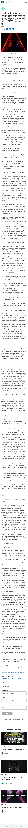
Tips (2, 27)
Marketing (20, 719)
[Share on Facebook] (7, 29)
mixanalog (8, 719)
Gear (5, 746)
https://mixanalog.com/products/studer (11, 678)
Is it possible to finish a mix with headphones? (12, 778)
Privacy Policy (7, 826)
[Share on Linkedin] (13, 29)
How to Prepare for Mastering (11, 807)
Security (22, 826)
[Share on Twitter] (10, 29)
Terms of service (15, 826)
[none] (26, 2)
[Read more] (14, 738)
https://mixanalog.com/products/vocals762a (12, 672)
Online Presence (14, 719)
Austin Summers (9, 9)
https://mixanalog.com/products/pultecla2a (12, 667)
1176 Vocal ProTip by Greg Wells (12, 749)
